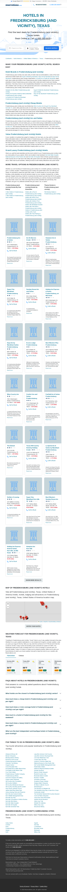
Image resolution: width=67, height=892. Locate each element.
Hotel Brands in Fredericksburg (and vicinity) (24, 72)
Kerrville (36, 824)
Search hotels (51, 48)
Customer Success (46, 869)
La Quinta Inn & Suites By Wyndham (45, 78)
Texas (41, 58)
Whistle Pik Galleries (40, 803)
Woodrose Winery (39, 806)
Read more (10, 263)
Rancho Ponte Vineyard (41, 772)
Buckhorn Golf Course (12, 759)
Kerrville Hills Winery (11, 801)
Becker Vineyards (11, 756)
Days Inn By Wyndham (44, 76)
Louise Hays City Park (40, 759)
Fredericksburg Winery (12, 776)
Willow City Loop (38, 805)
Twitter (30, 874)
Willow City (37, 832)
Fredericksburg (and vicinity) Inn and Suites (24, 118)
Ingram (36, 823)
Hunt (7, 832)
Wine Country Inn (38, 106)
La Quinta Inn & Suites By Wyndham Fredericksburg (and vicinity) (16, 98)
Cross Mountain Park (11, 766)
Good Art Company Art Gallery (14, 777)
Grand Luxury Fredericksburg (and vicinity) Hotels (27, 150)
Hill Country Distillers (11, 783)
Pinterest (53, 874)
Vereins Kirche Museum (41, 799)
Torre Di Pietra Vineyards (41, 795)
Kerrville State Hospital (51, 155)
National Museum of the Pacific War (16, 157)
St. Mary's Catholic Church (41, 785)
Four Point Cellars (11, 772)
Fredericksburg (10, 828)
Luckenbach (37, 826)
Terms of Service (24, 886)
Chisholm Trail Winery (12, 763)
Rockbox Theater (39, 777)
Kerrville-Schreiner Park (12, 806)
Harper (8, 830)
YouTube (35, 874)
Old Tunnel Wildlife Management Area (44, 765)
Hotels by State (35, 869)
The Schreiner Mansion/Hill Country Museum (46, 794)
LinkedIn (47, 874)
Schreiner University (40, 779)
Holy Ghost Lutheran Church (14, 788)
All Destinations (25, 869)
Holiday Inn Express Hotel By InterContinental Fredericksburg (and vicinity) (18, 94)
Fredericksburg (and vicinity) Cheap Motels (24, 103)
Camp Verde (9, 823)
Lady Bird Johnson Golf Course (43, 754)
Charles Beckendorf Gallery (13, 761)
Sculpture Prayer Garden (41, 781)
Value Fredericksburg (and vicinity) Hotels (23, 134)
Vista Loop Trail (38, 801)
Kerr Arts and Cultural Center (14, 794)
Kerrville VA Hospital (34, 157)
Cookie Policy (43, 886)
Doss (7, 826)
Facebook (24, 874)
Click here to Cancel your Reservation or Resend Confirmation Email (25, 857)
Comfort (8, 824)
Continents (9, 58)
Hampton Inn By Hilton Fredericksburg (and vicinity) (18, 91)
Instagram (41, 874)
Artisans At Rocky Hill (11, 754)
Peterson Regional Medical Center (44, 768)
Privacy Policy (34, 886)
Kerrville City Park (11, 797)
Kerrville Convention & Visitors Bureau (16, 799)
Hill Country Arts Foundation (13, 781)
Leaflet (40, 621)
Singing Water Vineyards (41, 783)
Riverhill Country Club (40, 774)
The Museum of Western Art (42, 788)
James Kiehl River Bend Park (14, 790)
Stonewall (37, 830)
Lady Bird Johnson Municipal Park (43, 756)
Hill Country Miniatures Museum (14, 785)
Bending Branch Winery (12, 757)
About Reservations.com (13, 869)
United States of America (31, 58)
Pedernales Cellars (39, 766)
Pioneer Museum (39, 770)
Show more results (33, 580)
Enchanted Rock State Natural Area (16, 768)
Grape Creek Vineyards (12, 779)
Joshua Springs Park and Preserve (15, 792)
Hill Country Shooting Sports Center (16, 786)
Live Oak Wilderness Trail (41, 757)
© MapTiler (45, 621)
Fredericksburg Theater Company (15, 774)
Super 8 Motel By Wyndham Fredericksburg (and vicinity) (46, 91)
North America (18, 58)
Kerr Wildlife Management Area (14, 795)
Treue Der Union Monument (42, 797)
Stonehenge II (38, 786)
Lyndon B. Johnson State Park (42, 761)
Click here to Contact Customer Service (17, 859)
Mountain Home (38, 828)
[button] (42, 604)
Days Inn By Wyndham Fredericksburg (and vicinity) (46, 94)
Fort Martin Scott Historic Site (14, 770)
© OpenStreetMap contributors (54, 621)
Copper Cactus (10, 765)
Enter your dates (33, 626)
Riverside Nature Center (41, 776)
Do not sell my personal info (15, 871)
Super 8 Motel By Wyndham (30, 76)
